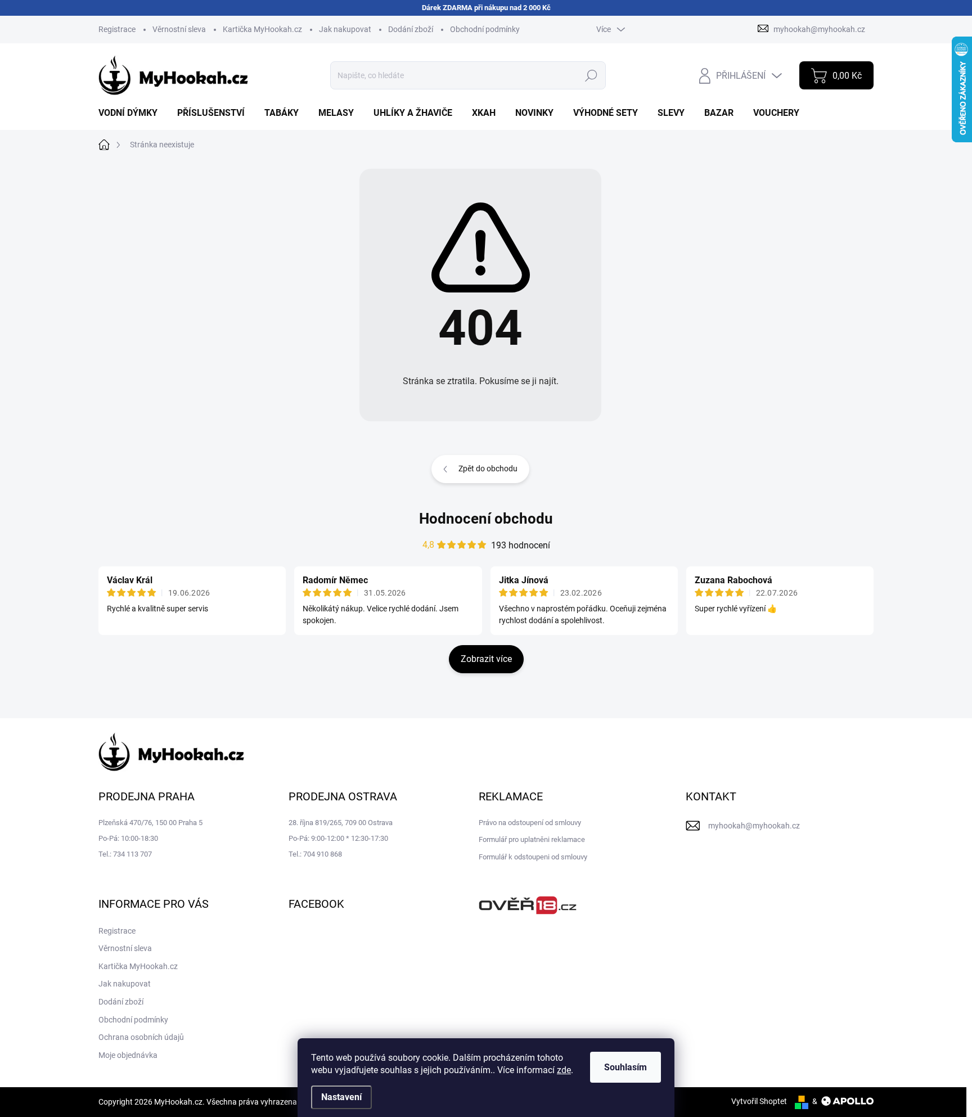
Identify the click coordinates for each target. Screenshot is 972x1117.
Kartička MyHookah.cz (262, 29)
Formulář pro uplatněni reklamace (532, 839)
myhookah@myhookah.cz (754, 825)
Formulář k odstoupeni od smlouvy (533, 857)
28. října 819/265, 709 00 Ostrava (341, 822)
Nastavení (341, 1097)
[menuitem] (132, 113)
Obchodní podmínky (485, 29)
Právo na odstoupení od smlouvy (530, 822)
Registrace (117, 29)
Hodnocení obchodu (486, 518)
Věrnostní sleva (179, 29)
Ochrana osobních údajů (141, 1037)
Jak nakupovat (345, 29)
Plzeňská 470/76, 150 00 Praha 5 (150, 822)
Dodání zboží (410, 29)
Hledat (591, 75)
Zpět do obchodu (488, 468)
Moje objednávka (128, 1055)
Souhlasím (625, 1067)
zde (564, 1070)
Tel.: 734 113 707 (125, 854)
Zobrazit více (486, 659)
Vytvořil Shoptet (759, 1101)
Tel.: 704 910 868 (315, 854)
